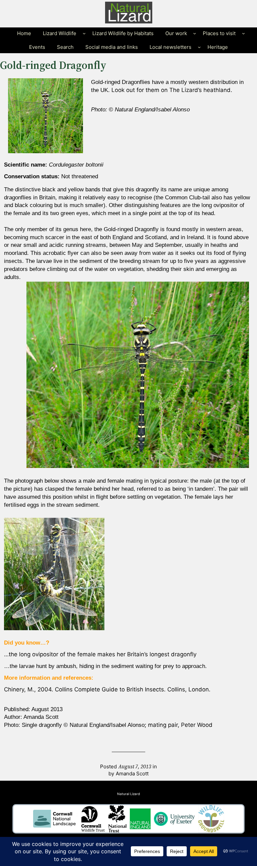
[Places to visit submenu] (243, 33)
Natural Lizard (128, 794)
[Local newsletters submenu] (199, 47)
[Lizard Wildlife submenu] (84, 33)
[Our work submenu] (194, 33)
